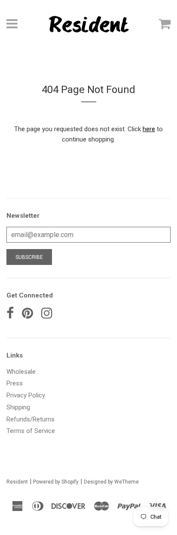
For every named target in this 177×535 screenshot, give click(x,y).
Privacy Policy (25, 395)
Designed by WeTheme (111, 482)
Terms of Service (30, 431)
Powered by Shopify (56, 482)
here (149, 129)
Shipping (18, 407)
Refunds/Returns (30, 419)
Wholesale (21, 372)
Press (14, 383)
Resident (17, 482)
